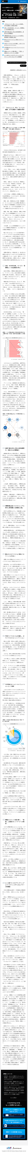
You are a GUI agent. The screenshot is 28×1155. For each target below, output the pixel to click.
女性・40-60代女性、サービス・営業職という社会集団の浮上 (14, 28)
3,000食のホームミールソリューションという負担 (14, 48)
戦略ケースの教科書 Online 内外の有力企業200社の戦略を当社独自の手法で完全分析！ (14, 1134)
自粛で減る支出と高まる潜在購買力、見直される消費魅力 (14, 32)
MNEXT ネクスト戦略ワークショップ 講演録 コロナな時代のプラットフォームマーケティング (14, 1077)
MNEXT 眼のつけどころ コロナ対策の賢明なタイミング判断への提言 (14, 1093)
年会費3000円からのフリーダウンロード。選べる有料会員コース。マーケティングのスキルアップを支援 (14, 1123)
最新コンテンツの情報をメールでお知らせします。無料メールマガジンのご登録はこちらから (14, 1112)
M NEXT (5, 1)
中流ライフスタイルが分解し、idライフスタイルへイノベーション (14, 44)
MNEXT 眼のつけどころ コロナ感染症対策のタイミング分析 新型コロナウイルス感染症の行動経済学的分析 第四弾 (14, 1088)
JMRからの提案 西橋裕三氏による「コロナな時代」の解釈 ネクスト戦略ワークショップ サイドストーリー (14, 1083)
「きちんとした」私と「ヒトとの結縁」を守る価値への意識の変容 (14, 24)
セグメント (14, 897)
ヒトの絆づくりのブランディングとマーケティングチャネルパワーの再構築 (14, 56)
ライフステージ (12, 916)
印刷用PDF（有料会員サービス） (18, 70)
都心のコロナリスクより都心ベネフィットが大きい (14, 40)
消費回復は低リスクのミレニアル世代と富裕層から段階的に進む (14, 36)
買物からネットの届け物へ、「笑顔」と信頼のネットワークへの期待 (14, 52)
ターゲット (21, 897)
